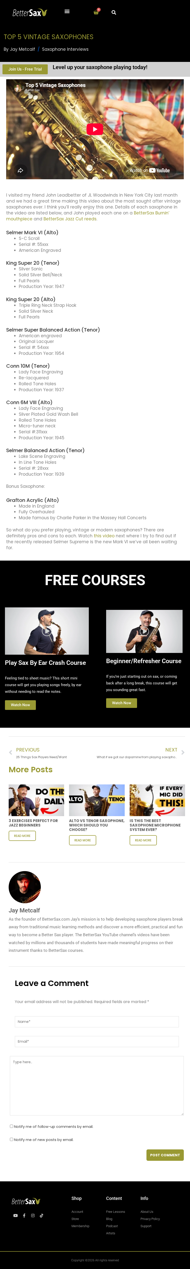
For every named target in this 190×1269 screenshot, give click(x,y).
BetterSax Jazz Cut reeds (70, 219)
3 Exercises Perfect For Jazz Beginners (33, 823)
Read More (22, 836)
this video (104, 536)
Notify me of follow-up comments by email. (53, 1126)
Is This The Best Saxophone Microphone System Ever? (155, 825)
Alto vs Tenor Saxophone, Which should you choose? (96, 825)
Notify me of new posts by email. (43, 1139)
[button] (67, 11)
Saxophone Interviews (65, 49)
